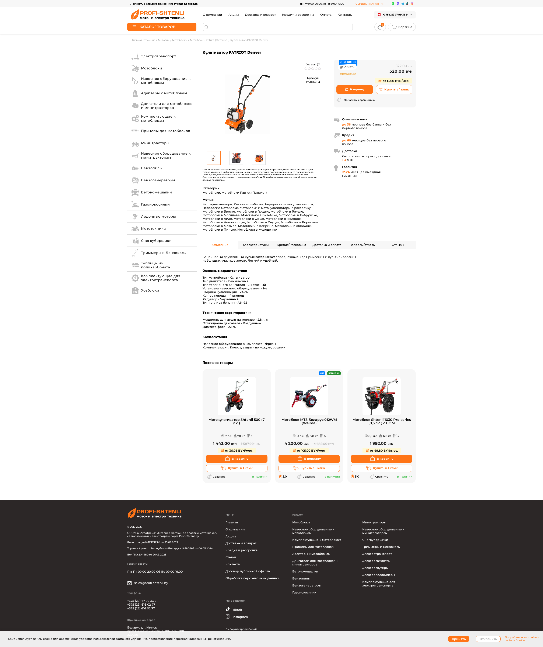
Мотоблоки (211, 193)
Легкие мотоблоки (248, 204)
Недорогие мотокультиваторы (289, 204)
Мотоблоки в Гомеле (287, 211)
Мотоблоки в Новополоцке (224, 222)
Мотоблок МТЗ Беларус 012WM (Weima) (309, 421)
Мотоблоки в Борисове (299, 222)
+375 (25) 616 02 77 (141, 608)
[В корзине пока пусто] (402, 27)
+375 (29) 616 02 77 (141, 604)
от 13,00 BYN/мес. (395, 81)
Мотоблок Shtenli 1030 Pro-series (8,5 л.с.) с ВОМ (382, 421)
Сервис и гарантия (370, 3)
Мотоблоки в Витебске (259, 215)
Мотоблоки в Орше (249, 219)
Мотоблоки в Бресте (219, 211)
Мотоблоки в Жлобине (293, 226)
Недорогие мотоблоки (220, 208)
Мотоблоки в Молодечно (257, 229)
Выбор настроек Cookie (241, 629)
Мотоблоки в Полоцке (283, 219)
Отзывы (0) (313, 64)
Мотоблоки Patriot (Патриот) (244, 193)
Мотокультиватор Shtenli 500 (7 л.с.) (237, 421)
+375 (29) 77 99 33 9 (142, 601)
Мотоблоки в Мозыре (220, 226)
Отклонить (488, 639)
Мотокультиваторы (217, 204)
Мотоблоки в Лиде (217, 219)
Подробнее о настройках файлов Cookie (522, 639)
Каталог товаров (157, 27)
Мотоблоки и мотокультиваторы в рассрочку (275, 208)
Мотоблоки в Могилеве (221, 215)
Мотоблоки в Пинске (219, 229)
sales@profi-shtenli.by (150, 583)
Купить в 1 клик (396, 89)
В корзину (357, 89)
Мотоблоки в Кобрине (255, 226)
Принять (459, 639)
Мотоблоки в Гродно (253, 211)
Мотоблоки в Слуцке (263, 222)
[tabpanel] (247, 104)
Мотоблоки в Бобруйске (298, 215)
